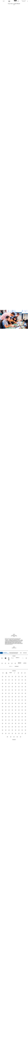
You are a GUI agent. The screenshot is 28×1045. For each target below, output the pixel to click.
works (3, 1)
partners (9, 1)
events (18, 1)
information (23, 1)
